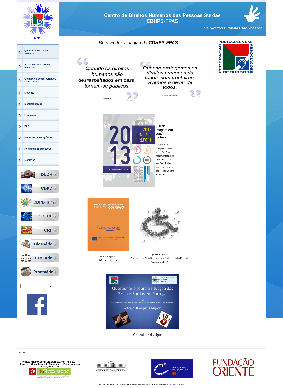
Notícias (29, 92)
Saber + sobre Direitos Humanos (37, 66)
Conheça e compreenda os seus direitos (40, 80)
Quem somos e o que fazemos (36, 52)
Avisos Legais (177, 384)
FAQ (26, 126)
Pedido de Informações (38, 148)
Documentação (33, 104)
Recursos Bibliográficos (38, 137)
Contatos (29, 160)
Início (36, 37)
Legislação (30, 115)
